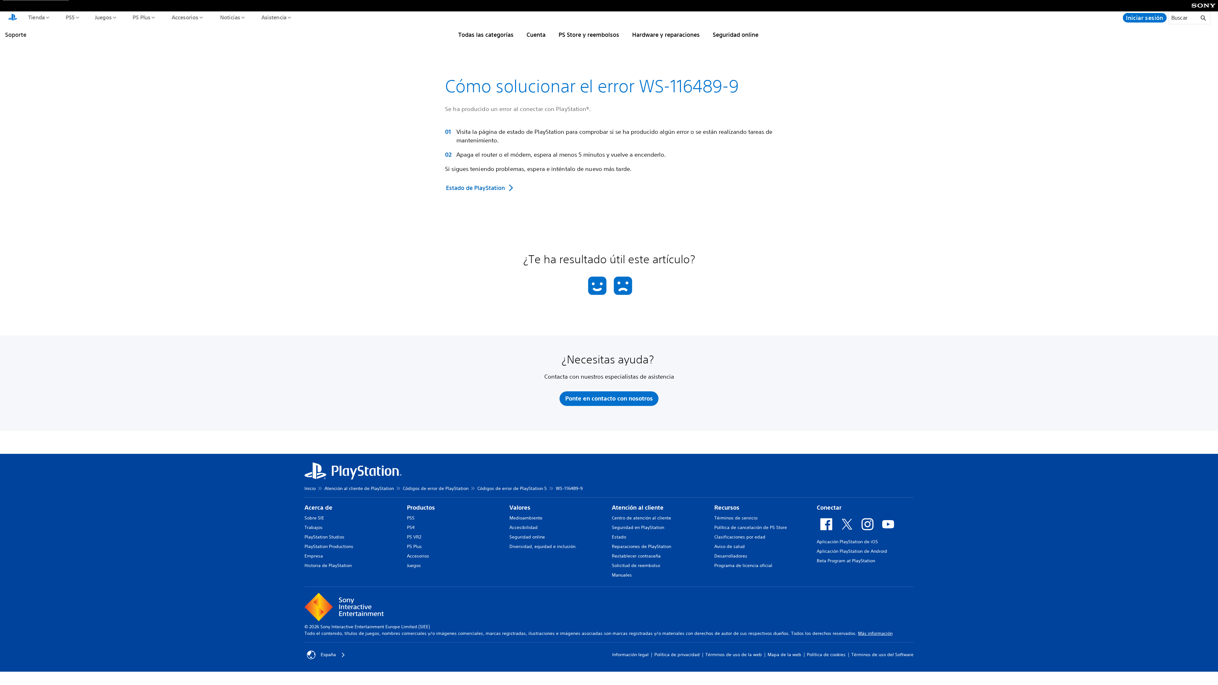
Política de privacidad (677, 654)
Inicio (310, 488)
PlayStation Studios (324, 537)
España (328, 654)
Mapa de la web (784, 654)
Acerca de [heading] (318, 507)
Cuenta (536, 34)
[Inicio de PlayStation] (12, 18)
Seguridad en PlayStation (638, 527)
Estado (619, 537)
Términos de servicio (735, 518)
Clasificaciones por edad (739, 537)
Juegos (103, 17)
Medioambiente (525, 518)
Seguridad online (735, 34)
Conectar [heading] (829, 507)
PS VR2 (414, 537)
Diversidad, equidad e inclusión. (543, 546)
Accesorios (184, 17)
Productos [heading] (421, 507)
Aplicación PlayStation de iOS (847, 542)
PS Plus (141, 17)
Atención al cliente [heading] (638, 507)
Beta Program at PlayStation (846, 561)
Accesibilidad (523, 527)
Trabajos (313, 527)
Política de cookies (826, 654)
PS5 (70, 17)
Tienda (36, 17)
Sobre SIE (314, 518)
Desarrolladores (730, 556)
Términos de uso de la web (733, 654)
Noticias (230, 17)
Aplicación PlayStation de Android (852, 551)
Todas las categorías (486, 34)
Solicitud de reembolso (636, 565)
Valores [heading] (519, 507)
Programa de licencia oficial (743, 565)
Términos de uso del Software (882, 654)
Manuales (622, 575)
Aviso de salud (729, 546)
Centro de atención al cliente (641, 518)
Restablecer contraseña (636, 556)
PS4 (411, 527)
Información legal (630, 654)
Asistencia (273, 17)
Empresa (313, 556)
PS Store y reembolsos (589, 34)
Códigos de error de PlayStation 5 (512, 488)
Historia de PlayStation (328, 565)
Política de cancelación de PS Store (750, 527)
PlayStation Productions (328, 546)
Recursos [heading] (726, 507)
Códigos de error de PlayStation (435, 488)
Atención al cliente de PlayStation (359, 488)
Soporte (15, 34)
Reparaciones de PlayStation (641, 546)
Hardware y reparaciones (666, 34)
